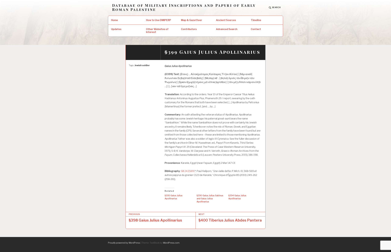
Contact (256, 29)
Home (114, 20)
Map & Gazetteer (191, 20)
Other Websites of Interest (157, 31)
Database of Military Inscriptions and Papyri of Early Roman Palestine (184, 7)
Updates (116, 29)
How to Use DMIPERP (158, 20)
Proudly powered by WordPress (124, 242)
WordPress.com (171, 242)
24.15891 (188, 171)
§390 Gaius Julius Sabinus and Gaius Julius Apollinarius (210, 198)
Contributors (189, 29)
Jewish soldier (142, 65)
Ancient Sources (226, 20)
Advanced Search (226, 29)
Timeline (256, 20)
